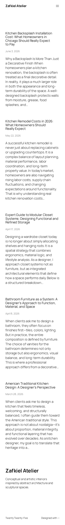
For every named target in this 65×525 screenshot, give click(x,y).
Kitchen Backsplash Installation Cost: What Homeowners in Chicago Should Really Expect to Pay (28, 38)
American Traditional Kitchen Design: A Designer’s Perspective (30, 385)
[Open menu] (57, 6)
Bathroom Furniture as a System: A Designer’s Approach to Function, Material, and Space (31, 302)
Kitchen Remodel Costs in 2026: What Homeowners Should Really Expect (29, 124)
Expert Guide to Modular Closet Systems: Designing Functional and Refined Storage (31, 218)
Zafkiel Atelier (16, 6)
